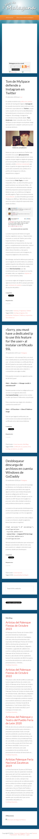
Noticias (16, 310)
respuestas (28, 315)
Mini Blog (25, 444)
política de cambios (26, 101)
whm (21, 449)
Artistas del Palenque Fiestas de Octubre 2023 (18, 625)
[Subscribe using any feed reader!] (13, 72)
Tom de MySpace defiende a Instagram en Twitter (18, 87)
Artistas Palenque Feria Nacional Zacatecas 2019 (19, 762)
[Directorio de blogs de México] (16, 820)
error (29, 446)
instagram (22, 313)
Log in (27, 835)
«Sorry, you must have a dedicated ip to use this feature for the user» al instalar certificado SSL (19, 339)
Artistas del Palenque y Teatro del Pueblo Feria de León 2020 (19, 720)
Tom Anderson (10, 317)
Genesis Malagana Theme (22, 833)
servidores (14, 449)
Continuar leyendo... (12, 665)
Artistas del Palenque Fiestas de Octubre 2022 (18, 673)
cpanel (25, 446)
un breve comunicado (22, 164)
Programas (22, 310)
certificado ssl (18, 446)
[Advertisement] (19, 43)
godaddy (19, 575)
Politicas (22, 315)
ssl (18, 449)
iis (27, 575)
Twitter (28, 310)
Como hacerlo (18, 444)
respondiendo (10, 196)
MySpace (16, 315)
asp (15, 575)
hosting (16, 313)
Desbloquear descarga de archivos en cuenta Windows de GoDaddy (19, 468)
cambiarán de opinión (14, 285)
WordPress (21, 835)
